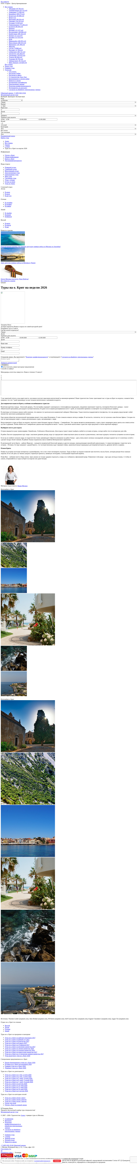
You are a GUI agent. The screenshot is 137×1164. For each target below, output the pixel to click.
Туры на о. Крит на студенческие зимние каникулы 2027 (24, 1054)
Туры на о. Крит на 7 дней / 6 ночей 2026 (19, 1082)
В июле (7, 194)
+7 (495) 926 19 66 (19, 93)
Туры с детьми (10, 180)
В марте (7, 223)
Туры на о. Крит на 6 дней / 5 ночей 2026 (19, 1080)
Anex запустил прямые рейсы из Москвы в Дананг (18, 263)
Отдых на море (10, 182)
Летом (7, 1027)
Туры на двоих (10, 183)
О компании (9, 1119)
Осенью (7, 1029)
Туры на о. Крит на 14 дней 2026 (16, 1089)
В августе (8, 196)
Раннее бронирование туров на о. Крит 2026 (20, 1062)
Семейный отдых (11, 169)
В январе (8, 215)
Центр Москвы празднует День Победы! (15, 279)
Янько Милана (22, 486)
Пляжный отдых (10, 167)
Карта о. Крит (9, 159)
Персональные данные (16, 84)
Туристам (8, 70)
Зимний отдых (10, 1138)
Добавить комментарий (9, 363)
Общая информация (11, 157)
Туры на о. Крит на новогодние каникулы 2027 (21, 1052)
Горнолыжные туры (11, 174)
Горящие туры (10, 68)
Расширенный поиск (8, 136)
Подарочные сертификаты (18, 82)
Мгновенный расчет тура (9, 1112)
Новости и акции (15, 80)
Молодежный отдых (12, 171)
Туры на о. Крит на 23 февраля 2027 (17, 1045)
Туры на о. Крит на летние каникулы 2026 (19, 1048)
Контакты (8, 1120)
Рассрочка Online (14, 73)
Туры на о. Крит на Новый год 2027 (17, 1039)
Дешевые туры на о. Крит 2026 (15, 1068)
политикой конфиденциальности (42, 1161)
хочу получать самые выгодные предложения (18, 367)
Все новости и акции (8, 281)
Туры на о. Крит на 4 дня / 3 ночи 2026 (18, 1076)
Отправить (5, 365)
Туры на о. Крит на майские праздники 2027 (20, 1038)
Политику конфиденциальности (37, 357)
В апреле (8, 225)
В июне (7, 192)
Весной (7, 1025)
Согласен (57, 1161)
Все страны (9, 7)
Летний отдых (10, 1140)
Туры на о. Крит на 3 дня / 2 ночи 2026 (18, 1075)
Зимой (7, 1031)
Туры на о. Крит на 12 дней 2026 (16, 1087)
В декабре (8, 213)
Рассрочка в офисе (15, 75)
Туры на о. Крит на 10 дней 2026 (16, 1085)
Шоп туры (8, 176)
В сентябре (8, 202)
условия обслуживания (70, 1159)
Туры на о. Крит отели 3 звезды (15, 1101)
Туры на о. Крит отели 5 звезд (15, 1098)
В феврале (8, 216)
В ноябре (8, 206)
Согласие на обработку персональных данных (24, 89)
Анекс (23, 1115)
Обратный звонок (20, 1145)
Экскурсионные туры (12, 173)
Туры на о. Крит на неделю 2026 (16, 1084)
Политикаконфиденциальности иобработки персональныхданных (13, 1125)
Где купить (12, 71)
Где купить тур (6, 1149)
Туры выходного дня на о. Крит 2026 (17, 1056)
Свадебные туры (10, 178)
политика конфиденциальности (50, 1159)
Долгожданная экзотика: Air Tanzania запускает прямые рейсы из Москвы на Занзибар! (31, 246)
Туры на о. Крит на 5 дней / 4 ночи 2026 (18, 1078)
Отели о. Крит (10, 155)
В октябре (8, 204)
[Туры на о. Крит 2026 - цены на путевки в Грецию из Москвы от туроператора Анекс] (28, 542)
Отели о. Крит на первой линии (16, 1105)
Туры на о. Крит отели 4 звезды (15, 1099)
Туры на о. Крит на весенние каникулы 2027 (20, 1047)
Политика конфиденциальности (20, 86)
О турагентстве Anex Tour (18, 77)
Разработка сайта (6, 1152)
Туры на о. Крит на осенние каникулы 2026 (20, 1050)
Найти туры (5, 138)
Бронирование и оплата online (19, 79)
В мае (7, 227)
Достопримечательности (13, 160)
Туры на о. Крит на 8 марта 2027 (16, 1043)
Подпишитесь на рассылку (18, 88)
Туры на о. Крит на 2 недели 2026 (16, 1091)
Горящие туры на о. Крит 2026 (15, 1066)
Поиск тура (9, 66)
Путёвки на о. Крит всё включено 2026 (18, 1064)
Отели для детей (10, 1103)
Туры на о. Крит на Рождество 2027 (17, 1041)
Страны (7, 1136)
